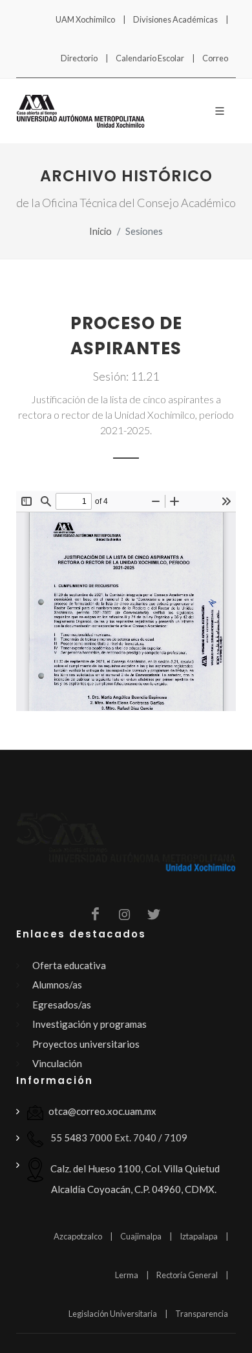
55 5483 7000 (80, 1137)
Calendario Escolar (150, 58)
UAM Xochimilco (85, 19)
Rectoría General (187, 1275)
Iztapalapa (199, 1236)
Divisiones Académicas (175, 19)
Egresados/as (61, 1004)
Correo (215, 58)
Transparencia (201, 1313)
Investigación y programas (89, 1024)
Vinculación (57, 1063)
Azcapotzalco (78, 1236)
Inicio (100, 231)
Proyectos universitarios (86, 1044)
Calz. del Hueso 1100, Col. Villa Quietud (134, 1178)
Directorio (79, 58)
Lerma (126, 1275)
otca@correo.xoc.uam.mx (102, 1111)
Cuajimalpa (141, 1236)
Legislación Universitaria (112, 1313)
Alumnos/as (57, 984)
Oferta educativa (69, 965)
